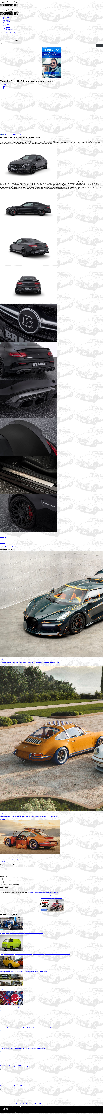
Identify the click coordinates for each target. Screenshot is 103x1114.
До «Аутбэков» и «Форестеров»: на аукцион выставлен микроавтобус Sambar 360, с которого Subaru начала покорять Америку (35, 954)
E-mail (1, 881)
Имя (1, 879)
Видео (4, 25)
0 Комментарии (17, 134)
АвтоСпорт (6, 18)
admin (5, 134)
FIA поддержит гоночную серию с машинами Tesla (13, 546)
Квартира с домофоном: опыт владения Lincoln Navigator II (16, 540)
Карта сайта (6, 1109)
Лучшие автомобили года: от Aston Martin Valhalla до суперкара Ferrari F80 (20, 1103)
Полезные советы (7, 21)
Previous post (3, 537)
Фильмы (8, 27)
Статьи (5, 28)
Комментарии (3, 876)
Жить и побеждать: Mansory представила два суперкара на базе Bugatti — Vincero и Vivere (29, 662)
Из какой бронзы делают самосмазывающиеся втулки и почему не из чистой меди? (22, 1048)
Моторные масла (10, 32)
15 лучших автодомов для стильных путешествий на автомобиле (18, 989)
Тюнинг (5, 23)
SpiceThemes (37, 1112)
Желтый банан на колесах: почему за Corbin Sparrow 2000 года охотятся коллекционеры (24, 971)
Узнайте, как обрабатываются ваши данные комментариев (43, 892)
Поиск (1, 43)
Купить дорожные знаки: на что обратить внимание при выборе (17, 1007)
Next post (2, 543)
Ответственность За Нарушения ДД (12, 1106)
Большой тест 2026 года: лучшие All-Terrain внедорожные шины (17, 1066)
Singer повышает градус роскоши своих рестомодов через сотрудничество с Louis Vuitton (29, 816)
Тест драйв (6, 20)
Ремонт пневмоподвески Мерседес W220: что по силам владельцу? (18, 1085)
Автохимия (9, 31)
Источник (100, 534)
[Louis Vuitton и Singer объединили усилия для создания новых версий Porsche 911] (30, 853)
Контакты (5, 1108)
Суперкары (6, 24)
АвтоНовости (6, 17)
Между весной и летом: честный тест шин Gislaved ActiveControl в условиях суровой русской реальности (28, 1027)
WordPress (18, 1112)
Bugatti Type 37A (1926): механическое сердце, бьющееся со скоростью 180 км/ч (21, 933)
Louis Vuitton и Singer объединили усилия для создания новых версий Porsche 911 (26, 859)
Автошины (9, 29)
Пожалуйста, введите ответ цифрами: (9, 884)
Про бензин (9, 33)
